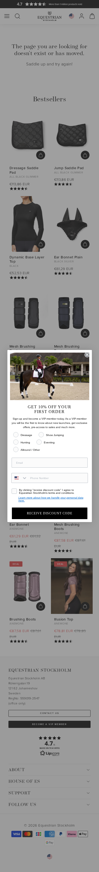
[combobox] (19, 478)
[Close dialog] (87, 354)
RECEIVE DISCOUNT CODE (49, 513)
